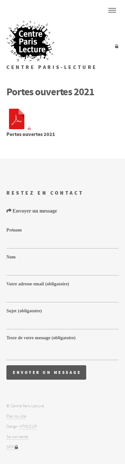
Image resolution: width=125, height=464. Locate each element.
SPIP (10, 447)
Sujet (24, 310)
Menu (112, 10)
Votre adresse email (37, 283)
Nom (11, 256)
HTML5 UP (28, 426)
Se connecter (17, 436)
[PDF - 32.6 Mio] (18, 127)
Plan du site (16, 416)
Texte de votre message (41, 337)
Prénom (14, 229)
